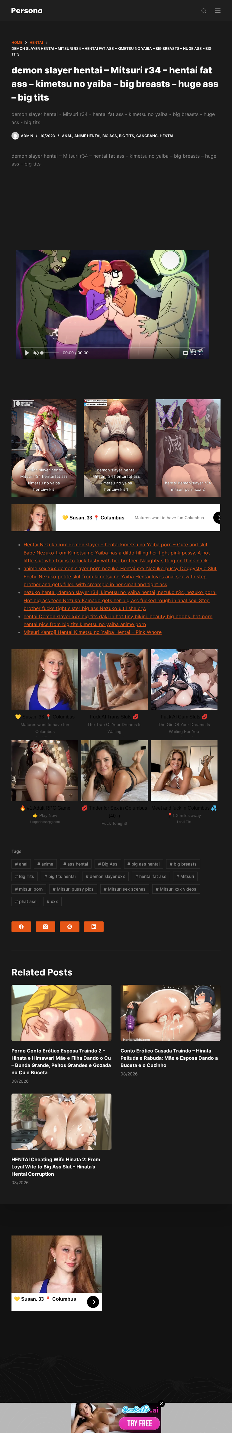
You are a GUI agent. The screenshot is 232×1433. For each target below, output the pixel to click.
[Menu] (218, 10)
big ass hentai (143, 863)
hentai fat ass (150, 876)
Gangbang (147, 135)
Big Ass (109, 135)
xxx (52, 901)
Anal (67, 135)
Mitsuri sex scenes (125, 889)
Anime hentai (87, 135)
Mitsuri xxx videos (176, 889)
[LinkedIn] (94, 926)
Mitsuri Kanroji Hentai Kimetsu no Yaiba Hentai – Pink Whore (93, 632)
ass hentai (75, 863)
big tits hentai (60, 876)
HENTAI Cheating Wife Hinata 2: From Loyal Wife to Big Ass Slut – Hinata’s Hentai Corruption (55, 1166)
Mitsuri (185, 876)
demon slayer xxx (105, 876)
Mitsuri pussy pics (73, 889)
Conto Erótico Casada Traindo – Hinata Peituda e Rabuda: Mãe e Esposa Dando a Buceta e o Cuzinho (169, 1058)
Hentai (166, 135)
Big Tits (126, 135)
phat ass (26, 901)
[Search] (203, 10)
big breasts (183, 863)
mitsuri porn (29, 889)
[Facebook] (21, 926)
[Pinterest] (69, 926)
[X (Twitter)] (45, 926)
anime (45, 863)
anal (21, 863)
